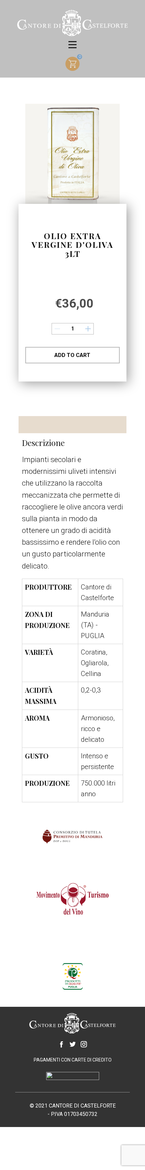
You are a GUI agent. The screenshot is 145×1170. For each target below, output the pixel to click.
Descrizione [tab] (40, 423)
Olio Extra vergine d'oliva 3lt (72, 244)
